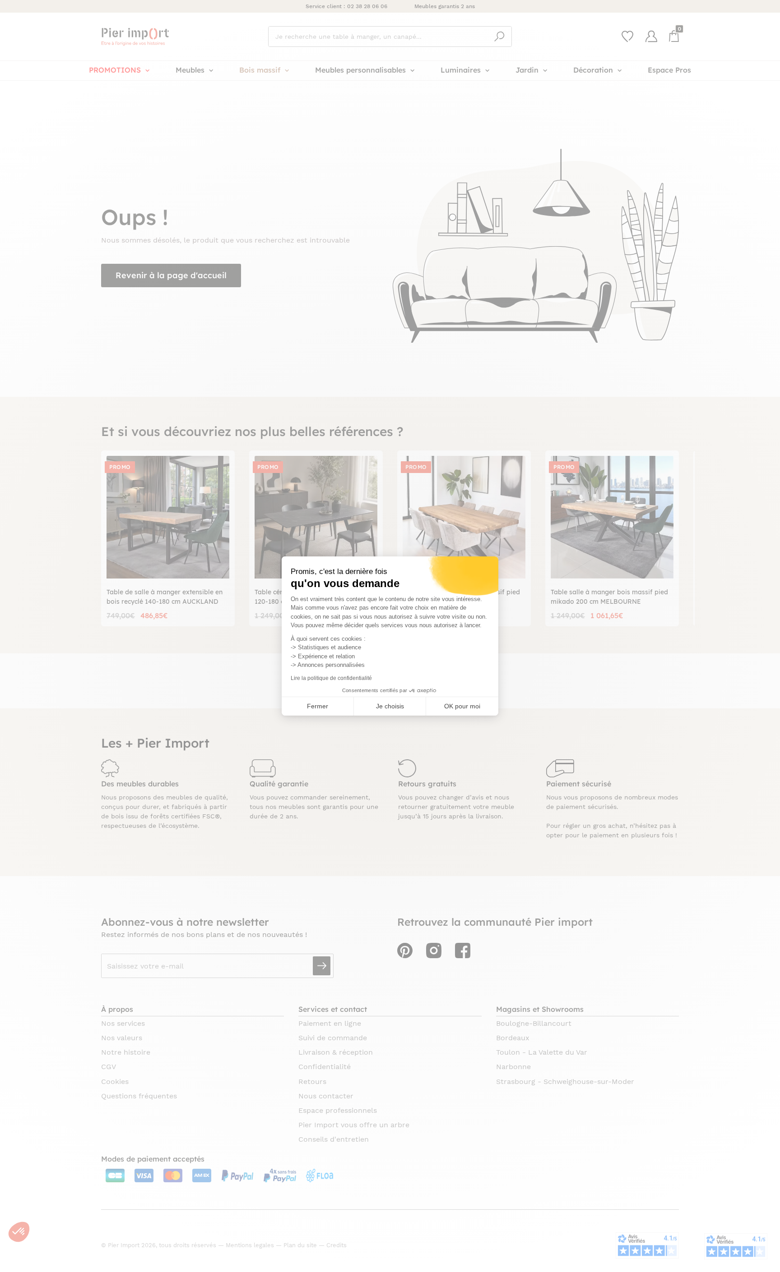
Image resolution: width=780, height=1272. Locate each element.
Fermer (317, 706)
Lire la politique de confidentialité (331, 678)
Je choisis (390, 706)
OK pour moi (462, 706)
